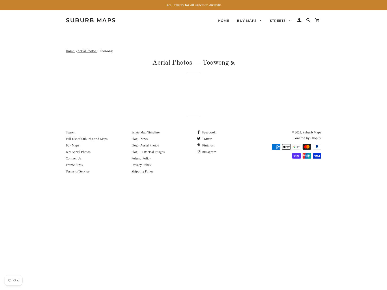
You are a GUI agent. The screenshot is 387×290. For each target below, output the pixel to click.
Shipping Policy (142, 171)
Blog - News (139, 139)
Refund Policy (141, 158)
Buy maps (247, 21)
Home (224, 21)
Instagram (208, 152)
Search (70, 132)
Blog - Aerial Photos (145, 145)
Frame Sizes (74, 165)
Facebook (208, 132)
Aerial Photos (172, 62)
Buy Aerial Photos (78, 152)
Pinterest (208, 145)
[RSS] (233, 63)
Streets (278, 21)
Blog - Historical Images (148, 152)
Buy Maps (72, 145)
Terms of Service (78, 171)
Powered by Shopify (307, 138)
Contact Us (73, 158)
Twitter (206, 139)
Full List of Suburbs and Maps (87, 139)
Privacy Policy (141, 165)
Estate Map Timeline (145, 132)
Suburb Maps (312, 132)
